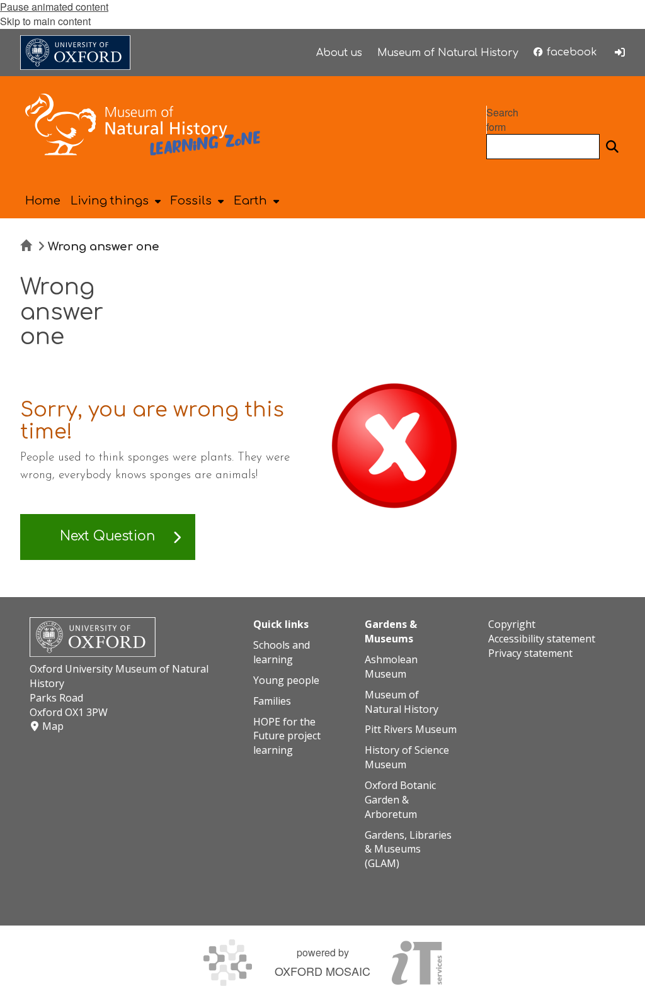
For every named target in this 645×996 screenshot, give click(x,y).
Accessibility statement (541, 639)
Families (272, 701)
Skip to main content (45, 21)
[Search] (612, 146)
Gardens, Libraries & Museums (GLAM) (408, 849)
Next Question (107, 536)
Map (53, 726)
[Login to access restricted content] (620, 52)
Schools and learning (281, 652)
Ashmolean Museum (391, 666)
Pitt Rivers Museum (411, 729)
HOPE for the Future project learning (287, 736)
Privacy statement (530, 653)
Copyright (511, 624)
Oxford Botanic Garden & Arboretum (400, 799)
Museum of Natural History (401, 702)
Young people (286, 680)
